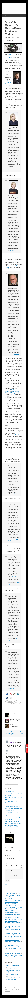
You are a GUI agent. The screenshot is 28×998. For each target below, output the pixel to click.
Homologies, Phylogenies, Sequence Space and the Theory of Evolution (14, 909)
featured (16, 702)
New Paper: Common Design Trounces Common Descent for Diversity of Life (13, 929)
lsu (10, 703)
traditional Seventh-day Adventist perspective (8, 83)
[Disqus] (14, 759)
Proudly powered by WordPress (12, 988)
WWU (9, 701)
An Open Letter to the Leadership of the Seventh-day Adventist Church (13, 805)
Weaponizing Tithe (14, 714)
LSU (19, 700)
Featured (16, 700)
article (6, 90)
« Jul (6, 884)
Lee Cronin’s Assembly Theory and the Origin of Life (16, 720)
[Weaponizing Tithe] (9, 838)
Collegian (9, 54)
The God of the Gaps (21, 732)
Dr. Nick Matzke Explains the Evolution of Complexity (13, 895)
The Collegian (14, 703)
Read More (16, 493)
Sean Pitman (8, 37)
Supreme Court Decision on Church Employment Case (9, 733)
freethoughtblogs (15, 576)
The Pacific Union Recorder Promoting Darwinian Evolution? (13, 809)
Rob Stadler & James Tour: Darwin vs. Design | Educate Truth (13, 892)
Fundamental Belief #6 (15, 435)
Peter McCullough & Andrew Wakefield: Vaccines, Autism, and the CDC (13, 814)
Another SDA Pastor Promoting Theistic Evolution (12, 801)
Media (6, 701)
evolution (12, 702)
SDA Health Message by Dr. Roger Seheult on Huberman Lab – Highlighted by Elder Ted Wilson (13, 825)
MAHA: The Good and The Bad (12, 821)
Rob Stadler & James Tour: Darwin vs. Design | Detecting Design (13, 920)
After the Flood (8, 943)
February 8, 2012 (15, 37)
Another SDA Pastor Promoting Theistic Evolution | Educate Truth (12, 899)
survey (11, 63)
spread (10, 57)
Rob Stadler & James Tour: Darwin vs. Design (16, 725)
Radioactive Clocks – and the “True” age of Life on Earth (13, 949)
